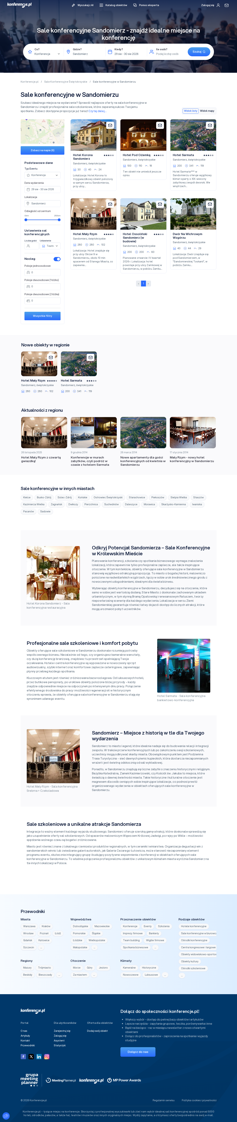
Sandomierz (80, 163)
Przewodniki (28, 1045)
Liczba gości (30, 240)
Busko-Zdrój (44, 497)
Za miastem (80, 975)
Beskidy (27, 975)
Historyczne (149, 967)
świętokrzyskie (97, 163)
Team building (131, 940)
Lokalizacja (30, 197)
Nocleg (29, 258)
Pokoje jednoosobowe (37, 266)
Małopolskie (80, 947)
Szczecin (28, 947)
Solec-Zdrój (65, 497)
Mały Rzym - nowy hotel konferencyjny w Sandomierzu (192, 459)
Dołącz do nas (138, 1052)
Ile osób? (161, 49)
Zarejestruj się (62, 1031)
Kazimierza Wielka (33, 504)
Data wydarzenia (34, 183)
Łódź (58, 933)
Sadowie (45, 511)
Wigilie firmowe (155, 940)
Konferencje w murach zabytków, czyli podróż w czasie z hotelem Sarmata (90, 461)
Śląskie (96, 933)
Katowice (44, 940)
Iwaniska (197, 504)
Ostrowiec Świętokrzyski (108, 497)
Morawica (149, 504)
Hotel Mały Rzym (85, 234)
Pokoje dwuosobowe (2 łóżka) (41, 294)
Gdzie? (77, 49)
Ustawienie (45, 240)
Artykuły (25, 1035)
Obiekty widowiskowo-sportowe (200, 954)
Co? (37, 49)
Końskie (82, 497)
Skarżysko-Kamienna (173, 504)
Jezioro (103, 967)
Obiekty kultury (189, 961)
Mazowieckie (102, 926)
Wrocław (28, 933)
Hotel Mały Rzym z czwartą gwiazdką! (41, 459)
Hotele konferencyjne (193, 926)
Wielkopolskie (97, 940)
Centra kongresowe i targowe (198, 947)
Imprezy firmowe (133, 933)
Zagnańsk (56, 504)
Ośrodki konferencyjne (194, 940)
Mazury (27, 967)
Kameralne (129, 967)
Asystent (59, 1040)
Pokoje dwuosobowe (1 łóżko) (41, 280)
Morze (77, 967)
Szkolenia (164, 926)
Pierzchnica (91, 504)
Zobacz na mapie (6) (42, 150)
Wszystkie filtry (42, 316)
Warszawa (29, 926)
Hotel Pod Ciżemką (136, 155)
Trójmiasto (44, 967)
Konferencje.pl (30, 81)
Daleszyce (131, 504)
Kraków (46, 926)
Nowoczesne (130, 975)
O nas (24, 1031)
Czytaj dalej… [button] (97, 111)
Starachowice (137, 497)
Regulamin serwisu (164, 1100)
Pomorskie (79, 933)
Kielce (27, 497)
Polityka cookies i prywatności (199, 1100)
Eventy (148, 926)
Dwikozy (73, 504)
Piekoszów (157, 497)
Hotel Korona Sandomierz (83, 157)
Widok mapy (207, 111)
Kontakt (25, 1040)
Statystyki (60, 1045)
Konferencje (130, 926)
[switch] (57, 259)
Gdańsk (27, 940)
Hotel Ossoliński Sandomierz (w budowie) (135, 237)
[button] (113, 5)
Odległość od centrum (37, 211)
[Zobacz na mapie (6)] (43, 131)
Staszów (198, 497)
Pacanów (28, 511)
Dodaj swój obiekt (97, 1031)
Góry (89, 967)
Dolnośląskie (80, 926)
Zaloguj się (60, 1035)
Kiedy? (119, 49)
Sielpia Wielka (179, 497)
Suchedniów (111, 504)
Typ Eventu (30, 168)
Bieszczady (45, 975)
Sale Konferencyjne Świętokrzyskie (66, 81)
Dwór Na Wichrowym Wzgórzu (187, 236)
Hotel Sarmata (183, 155)
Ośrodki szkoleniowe (193, 968)
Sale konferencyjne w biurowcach (200, 933)
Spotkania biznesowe (135, 947)
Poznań (44, 933)
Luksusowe (151, 975)
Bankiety (154, 933)
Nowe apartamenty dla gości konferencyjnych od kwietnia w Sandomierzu (143, 461)
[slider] (25, 219)
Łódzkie (77, 940)
